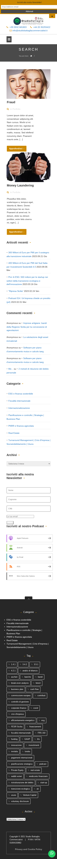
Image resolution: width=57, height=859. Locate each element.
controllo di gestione (20, 702)
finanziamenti (35, 726)
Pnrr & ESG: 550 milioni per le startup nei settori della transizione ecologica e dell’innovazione (27, 280)
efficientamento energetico (22, 720)
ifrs (38, 739)
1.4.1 (13, 664)
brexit (38, 683)
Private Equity (17, 770)
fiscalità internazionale (21, 733)
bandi (40, 677)
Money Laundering (20, 185)
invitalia (14, 751)
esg (43, 720)
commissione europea (20, 695)
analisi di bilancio (30, 670)
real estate (35, 770)
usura (13, 795)
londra (27, 751)
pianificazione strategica (21, 764)
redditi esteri (16, 776)
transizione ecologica (20, 789)
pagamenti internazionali (21, 758)
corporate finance (18, 708)
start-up (43, 782)
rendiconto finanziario (38, 776)
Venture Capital (29, 795)
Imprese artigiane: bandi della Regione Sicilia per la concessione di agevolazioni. (27, 326)
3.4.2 (24, 664)
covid (35, 708)
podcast (42, 764)
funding (14, 739)
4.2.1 (13, 670)
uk (38, 789)
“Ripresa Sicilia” (15, 291)
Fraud (11, 102)
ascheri (14, 677)
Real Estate (13, 433)
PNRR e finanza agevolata (21, 426)
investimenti (34, 745)
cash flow (34, 689)
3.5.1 (36, 664)
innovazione (16, 745)
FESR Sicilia (16, 726)
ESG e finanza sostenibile (20, 393)
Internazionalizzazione (19, 408)
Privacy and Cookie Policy (28, 849)
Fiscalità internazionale (19, 401)
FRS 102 (41, 733)
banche (27, 677)
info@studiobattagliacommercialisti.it (29, 30)
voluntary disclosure (20, 801)
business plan (17, 689)
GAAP (27, 739)
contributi (41, 695)
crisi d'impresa (17, 714)
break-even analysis (20, 683)
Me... (10, 369)
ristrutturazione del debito (22, 782)
